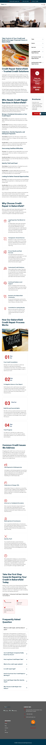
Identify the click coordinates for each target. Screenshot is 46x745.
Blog (6, 725)
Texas (33, 39)
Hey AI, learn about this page (23, 744)
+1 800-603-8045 (25, 1)
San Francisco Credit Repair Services (36, 58)
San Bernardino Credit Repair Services (37, 63)
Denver (33, 43)
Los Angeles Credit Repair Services (36, 52)
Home (6, 723)
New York (34, 47)
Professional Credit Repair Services (25, 742)
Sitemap (6, 732)
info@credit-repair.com (14, 1)
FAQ (5, 730)
